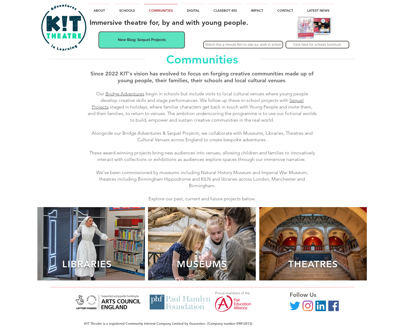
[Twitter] (295, 306)
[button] (318, 8)
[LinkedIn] (320, 306)
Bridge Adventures (124, 94)
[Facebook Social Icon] (333, 306)
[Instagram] (308, 306)
